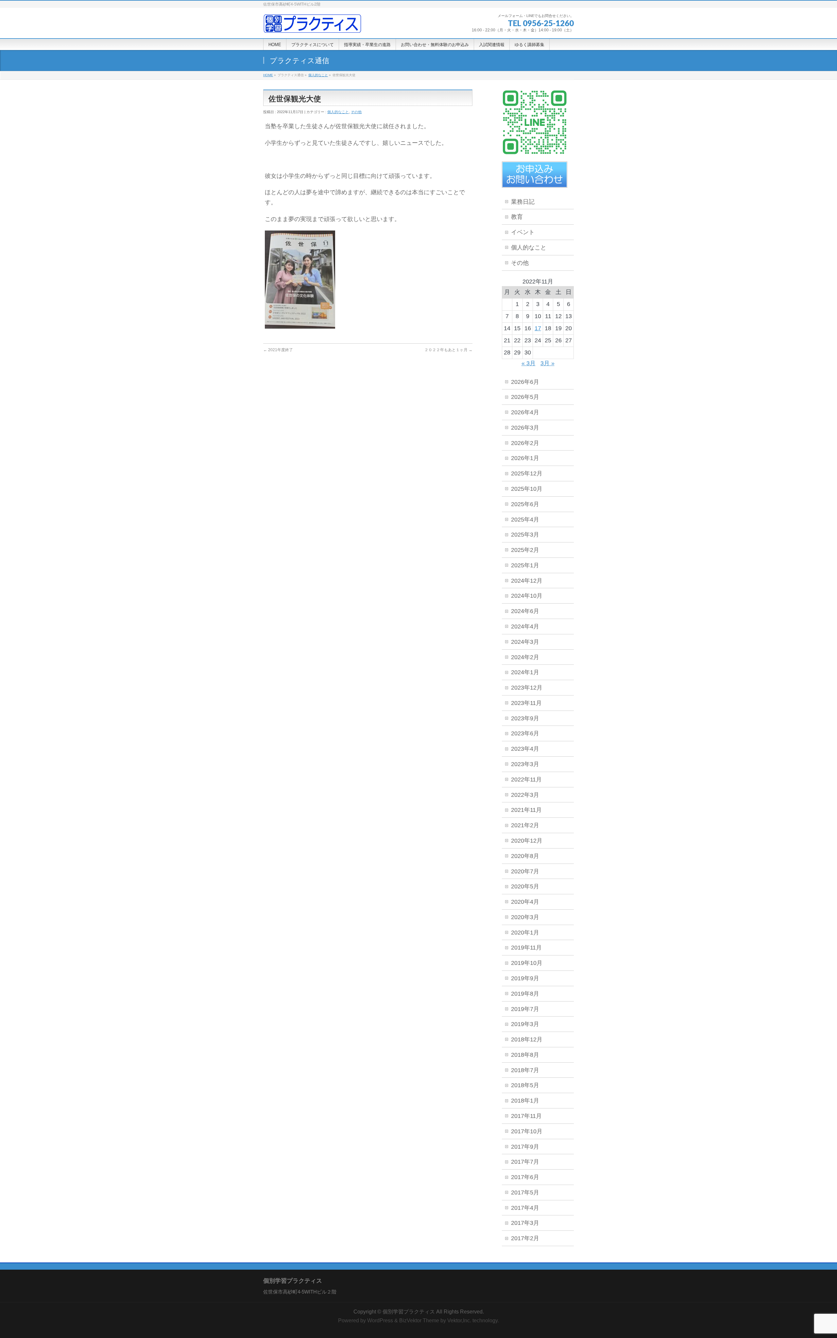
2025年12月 (526, 473)
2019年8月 (525, 993)
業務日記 (523, 201)
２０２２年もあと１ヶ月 (448, 350)
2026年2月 (525, 443)
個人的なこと (318, 75)
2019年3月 (525, 1024)
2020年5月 (525, 886)
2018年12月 (526, 1039)
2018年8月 (525, 1055)
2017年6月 (525, 1177)
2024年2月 (525, 657)
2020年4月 (525, 902)
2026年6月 (525, 382)
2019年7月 (525, 1009)
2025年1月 (525, 565)
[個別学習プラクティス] (312, 26)
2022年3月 (525, 795)
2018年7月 (525, 1070)
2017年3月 (525, 1223)
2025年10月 (526, 489)
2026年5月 (525, 397)
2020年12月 (526, 840)
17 (538, 328)
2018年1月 (525, 1100)
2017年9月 (525, 1146)
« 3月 (528, 363)
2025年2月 (525, 550)
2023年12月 (526, 687)
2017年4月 (525, 1208)
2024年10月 (526, 595)
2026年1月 (525, 458)
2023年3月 (525, 764)
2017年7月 (525, 1161)
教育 (517, 217)
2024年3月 (525, 642)
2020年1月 (525, 932)
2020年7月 (525, 871)
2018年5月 (525, 1085)
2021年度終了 (278, 350)
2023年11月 (526, 703)
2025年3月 (525, 534)
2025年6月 (525, 504)
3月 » (547, 363)
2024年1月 (525, 672)
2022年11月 (526, 779)
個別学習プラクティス (409, 1311)
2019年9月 (525, 978)
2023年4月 (525, 749)
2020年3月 (525, 917)
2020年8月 (525, 856)
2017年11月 (526, 1116)
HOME (268, 75)
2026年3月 (525, 427)
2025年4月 (525, 519)
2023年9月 (525, 718)
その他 (356, 112)
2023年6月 (525, 733)
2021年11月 (526, 810)
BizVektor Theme (419, 1320)
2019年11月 (526, 947)
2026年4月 (525, 412)
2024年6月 (525, 611)
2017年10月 (526, 1131)
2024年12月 (526, 580)
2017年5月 (525, 1192)
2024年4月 (525, 626)
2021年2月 (525, 825)
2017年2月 (525, 1238)
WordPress (380, 1320)
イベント (523, 232)
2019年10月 (526, 963)
